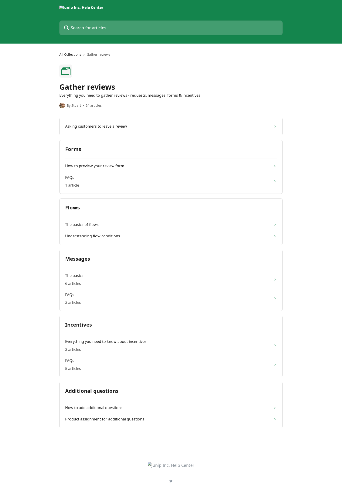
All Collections (70, 54)
